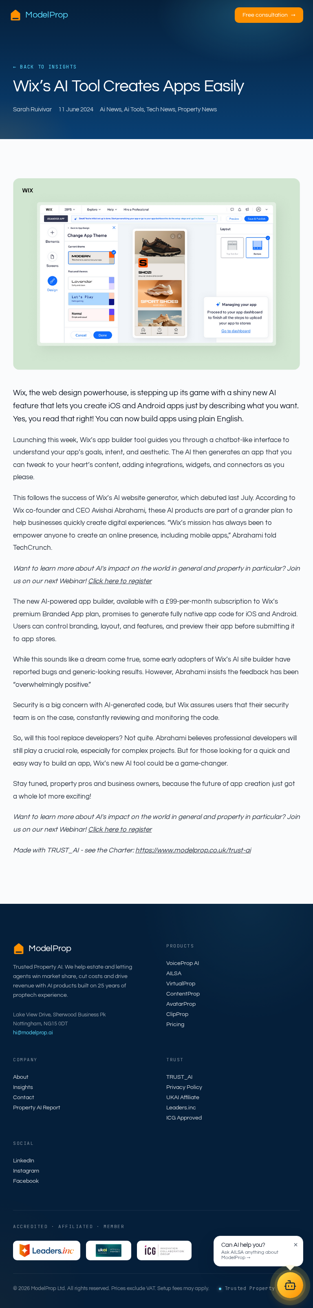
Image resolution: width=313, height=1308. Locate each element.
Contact (23, 1097)
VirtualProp (180, 984)
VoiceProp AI (182, 963)
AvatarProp (181, 1004)
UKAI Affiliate (182, 1097)
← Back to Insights (45, 67)
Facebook (26, 1181)
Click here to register (120, 581)
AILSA (173, 973)
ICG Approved (184, 1118)
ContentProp (183, 994)
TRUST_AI (179, 1077)
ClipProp (177, 1014)
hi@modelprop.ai (33, 1033)
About (21, 1077)
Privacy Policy (184, 1087)
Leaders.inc (181, 1108)
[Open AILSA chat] (290, 1285)
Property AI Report (36, 1108)
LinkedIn (23, 1161)
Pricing (175, 1024)
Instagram (26, 1171)
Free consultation (268, 15)
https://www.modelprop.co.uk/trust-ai (193, 850)
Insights (23, 1087)
